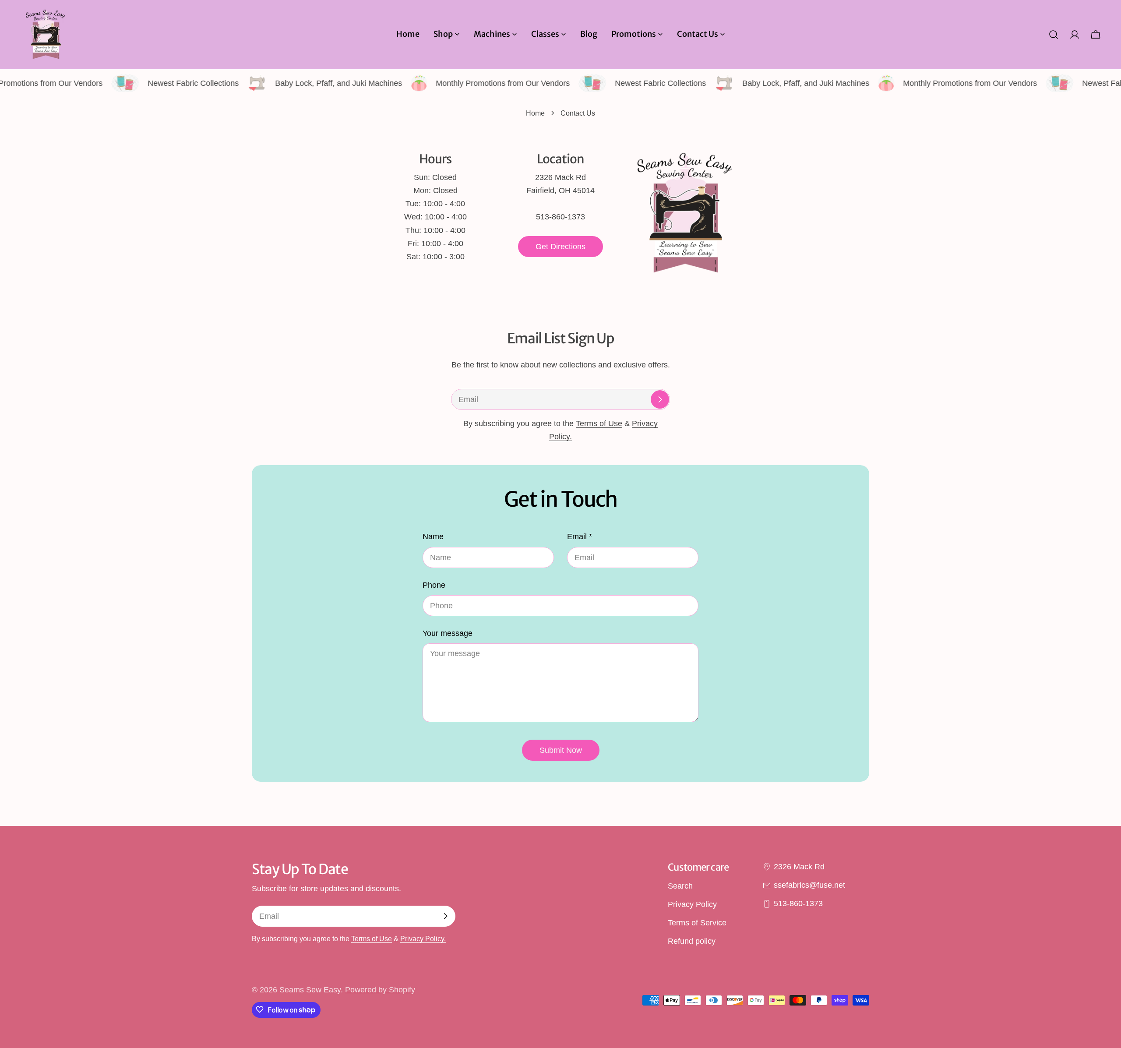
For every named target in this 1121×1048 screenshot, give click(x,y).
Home (535, 113)
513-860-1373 (798, 904)
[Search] (1053, 34)
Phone (434, 585)
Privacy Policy (692, 904)
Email (579, 536)
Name (433, 536)
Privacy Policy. (423, 938)
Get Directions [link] (560, 246)
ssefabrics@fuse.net (809, 885)
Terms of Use (599, 423)
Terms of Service (697, 923)
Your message (447, 633)
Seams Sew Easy (310, 989)
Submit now (560, 750)
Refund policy (692, 941)
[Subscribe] (660, 399)
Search (680, 886)
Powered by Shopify (380, 989)
